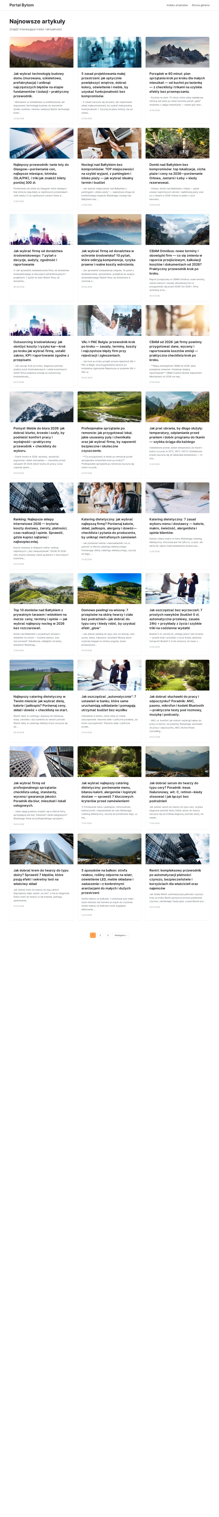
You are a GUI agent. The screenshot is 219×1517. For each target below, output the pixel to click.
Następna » (121, 935)
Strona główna (201, 5)
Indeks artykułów (177, 5)
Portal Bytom (21, 5)
